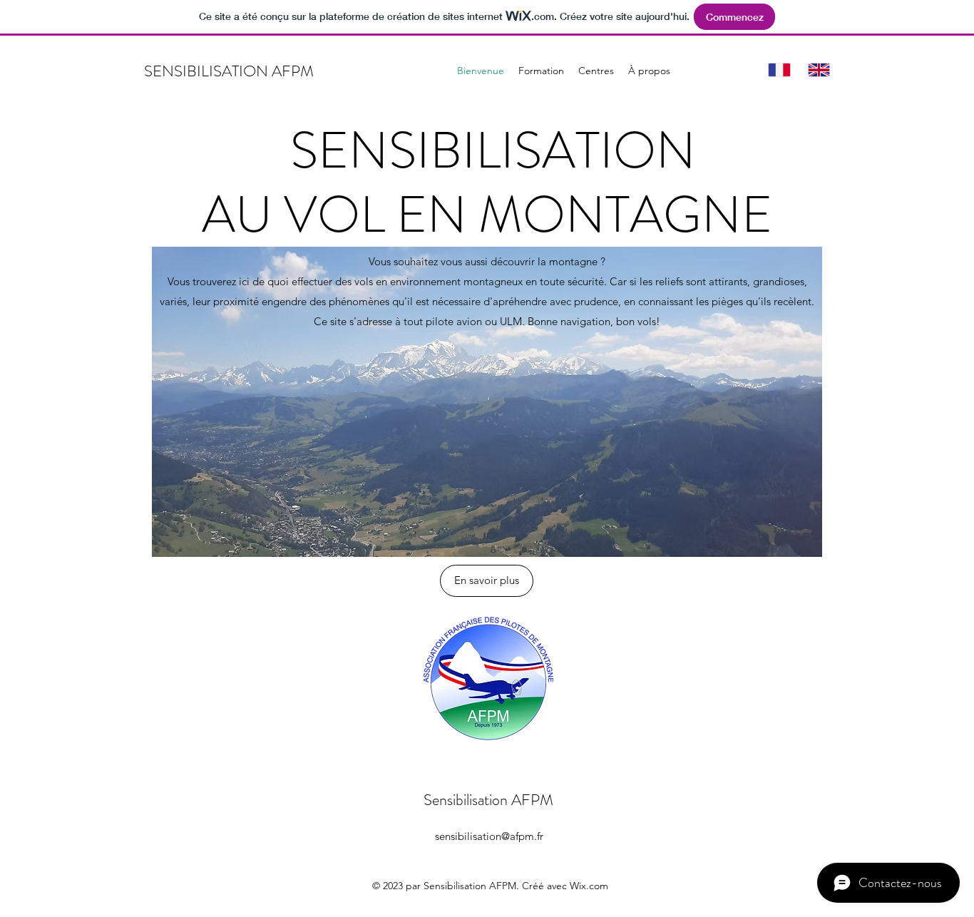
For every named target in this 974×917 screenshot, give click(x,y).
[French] (777, 69)
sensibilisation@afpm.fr (489, 836)
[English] (817, 69)
